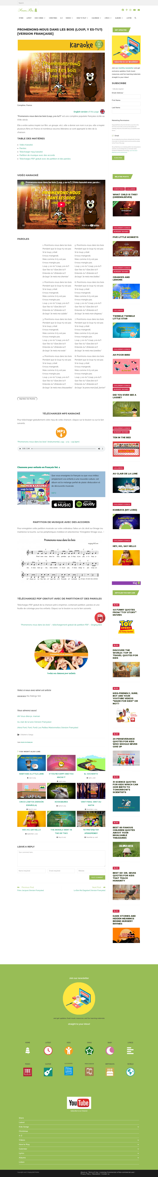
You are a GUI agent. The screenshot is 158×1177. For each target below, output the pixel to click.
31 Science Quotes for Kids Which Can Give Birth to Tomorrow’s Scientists (125, 787)
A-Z (20, 1136)
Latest (22, 1122)
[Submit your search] (36, 3)
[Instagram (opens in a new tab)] (131, 10)
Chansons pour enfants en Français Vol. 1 (38, 467)
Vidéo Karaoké (26, 145)
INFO (53, 493)
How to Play (24, 1144)
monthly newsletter (126, 68)
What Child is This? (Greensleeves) (125, 195)
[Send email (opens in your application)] (140, 10)
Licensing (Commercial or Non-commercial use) (116, 1172)
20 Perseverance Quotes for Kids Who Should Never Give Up (125, 743)
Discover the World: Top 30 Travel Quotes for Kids (125, 654)
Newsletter (96, 1174)
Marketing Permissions (120, 120)
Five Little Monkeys (125, 237)
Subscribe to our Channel (79, 1111)
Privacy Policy (86, 1174)
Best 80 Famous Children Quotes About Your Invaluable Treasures (124, 832)
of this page (86, 112)
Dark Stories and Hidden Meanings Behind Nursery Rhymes (124, 920)
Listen (22, 1162)
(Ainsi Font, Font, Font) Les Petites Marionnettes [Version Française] (47, 727)
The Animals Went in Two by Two (61, 831)
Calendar (23, 1149)
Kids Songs (24, 1127)
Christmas (119, 189)
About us (84, 1172)
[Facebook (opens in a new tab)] (124, 10)
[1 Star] (18, 696)
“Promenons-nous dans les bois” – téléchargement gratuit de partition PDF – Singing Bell (61, 625)
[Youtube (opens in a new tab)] (135, 10)
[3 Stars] (21, 696)
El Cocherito (91, 774)
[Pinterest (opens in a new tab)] (127, 10)
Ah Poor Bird (121, 355)
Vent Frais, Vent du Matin (91, 803)
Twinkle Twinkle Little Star (124, 317)
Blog (116, 605)
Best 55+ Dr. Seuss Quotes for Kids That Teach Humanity (124, 877)
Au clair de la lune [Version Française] (34, 722)
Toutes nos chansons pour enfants (61, 673)
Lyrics (21, 1153)
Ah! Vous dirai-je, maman (28, 716)
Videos (22, 1140)
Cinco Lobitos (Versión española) (31, 803)
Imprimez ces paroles (27, 399)
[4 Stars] (23, 696)
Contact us (105, 1174)
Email (117, 136)
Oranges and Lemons (121, 278)
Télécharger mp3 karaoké (31, 152)
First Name (116, 100)
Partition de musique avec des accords (37, 155)
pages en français (27, 742)
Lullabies (130, 189)
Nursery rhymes (121, 231)
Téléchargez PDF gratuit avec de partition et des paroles (45, 159)
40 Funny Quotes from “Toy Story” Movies (125, 612)
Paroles (22, 148)
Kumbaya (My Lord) (125, 510)
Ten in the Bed (122, 437)
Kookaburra (61, 802)
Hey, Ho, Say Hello (31, 830)
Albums (22, 1158)
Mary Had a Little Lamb (31, 774)
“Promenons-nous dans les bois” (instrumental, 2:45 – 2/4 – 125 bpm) (48, 442)
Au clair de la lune (125, 473)
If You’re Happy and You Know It (61, 775)
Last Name (116, 108)
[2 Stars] (20, 696)
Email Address (118, 93)
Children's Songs (26, 735)
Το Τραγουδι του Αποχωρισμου (91, 831)
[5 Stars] (25, 696)
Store (21, 1118)
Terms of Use (93, 1172)
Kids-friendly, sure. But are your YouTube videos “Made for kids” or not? (125, 698)
